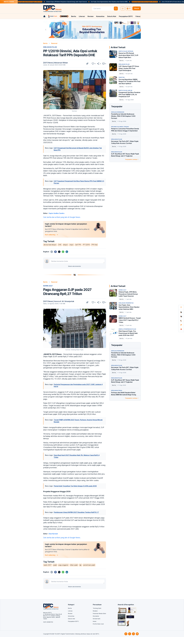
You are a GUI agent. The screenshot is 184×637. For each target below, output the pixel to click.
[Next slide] (138, 29)
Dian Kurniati (53, 534)
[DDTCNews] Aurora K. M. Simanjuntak (58, 301)
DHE (59, 245)
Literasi (82, 16)
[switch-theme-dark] (123, 9)
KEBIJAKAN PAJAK (50, 47)
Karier (94, 621)
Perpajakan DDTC (126, 16)
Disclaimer (96, 616)
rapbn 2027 (47, 565)
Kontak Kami (96, 618)
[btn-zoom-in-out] (87, 63)
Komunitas (100, 16)
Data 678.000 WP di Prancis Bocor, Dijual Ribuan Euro (154, 1)
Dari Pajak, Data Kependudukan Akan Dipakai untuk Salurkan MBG (86, 1)
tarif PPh (78, 245)
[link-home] (44, 16)
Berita (73, 16)
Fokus (138, 16)
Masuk (136, 8)
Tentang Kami (97, 608)
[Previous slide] (45, 29)
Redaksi (95, 611)
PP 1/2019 (86, 245)
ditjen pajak (74, 565)
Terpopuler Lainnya (131, 159)
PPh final (94, 245)
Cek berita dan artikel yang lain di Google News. (61, 217)
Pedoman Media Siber (99, 613)
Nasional (54, 43)
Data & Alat (111, 16)
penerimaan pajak (89, 565)
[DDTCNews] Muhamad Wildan (55, 63)
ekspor (65, 245)
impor (71, 245)
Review (90, 16)
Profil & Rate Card (98, 624)
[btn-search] (116, 8)
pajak (55, 565)
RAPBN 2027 (48, 286)
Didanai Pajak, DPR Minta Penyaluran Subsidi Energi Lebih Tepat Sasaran (43, 1)
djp (80, 565)
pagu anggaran (63, 565)
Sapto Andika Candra (56, 213)
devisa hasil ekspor (50, 245)
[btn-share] (98, 63)
